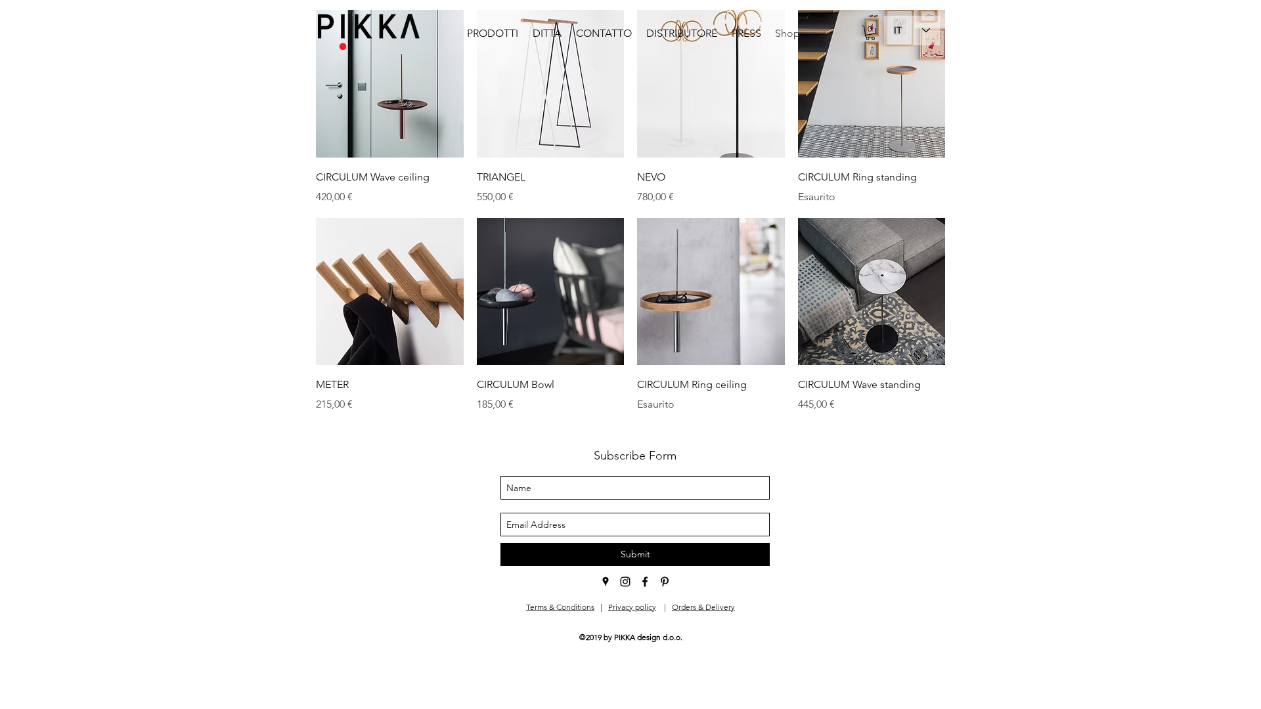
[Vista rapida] (390, 84)
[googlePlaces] (605, 581)
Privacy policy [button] (632, 607)
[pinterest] (664, 581)
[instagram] (625, 581)
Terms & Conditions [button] (560, 607)
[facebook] (645, 581)
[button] (870, 33)
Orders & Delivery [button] (703, 607)
